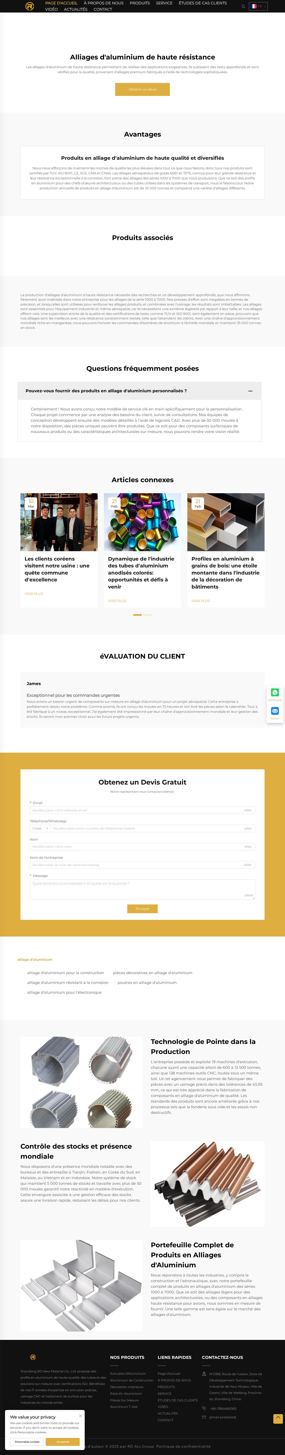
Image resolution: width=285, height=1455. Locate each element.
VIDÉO (51, 9)
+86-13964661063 (222, 1409)
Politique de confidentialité (183, 1446)
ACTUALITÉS (75, 9)
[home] (29, 6)
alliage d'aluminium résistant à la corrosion (67, 982)
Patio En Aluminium (126, 1394)
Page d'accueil (61, 3)
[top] (278, 1419)
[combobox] (40, 828)
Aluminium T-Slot (124, 1407)
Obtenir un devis (142, 89)
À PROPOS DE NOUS (104, 3)
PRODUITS (140, 3)
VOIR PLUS (34, 594)
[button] (137, 615)
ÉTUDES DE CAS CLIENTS (203, 3)
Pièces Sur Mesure (124, 1400)
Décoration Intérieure (126, 1387)
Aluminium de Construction (132, 1380)
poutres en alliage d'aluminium (147, 982)
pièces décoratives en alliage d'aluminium (152, 973)
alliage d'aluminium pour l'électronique (64, 992)
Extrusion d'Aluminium (128, 1374)
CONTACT (103, 9)
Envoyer (142, 909)
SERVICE (164, 3)
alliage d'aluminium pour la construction (65, 973)
